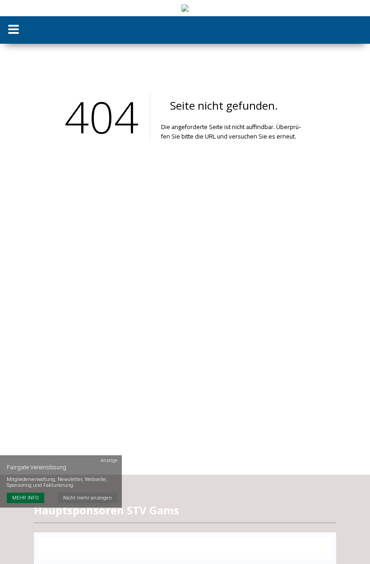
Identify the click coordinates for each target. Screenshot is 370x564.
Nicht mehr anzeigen (87, 498)
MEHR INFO (25, 498)
